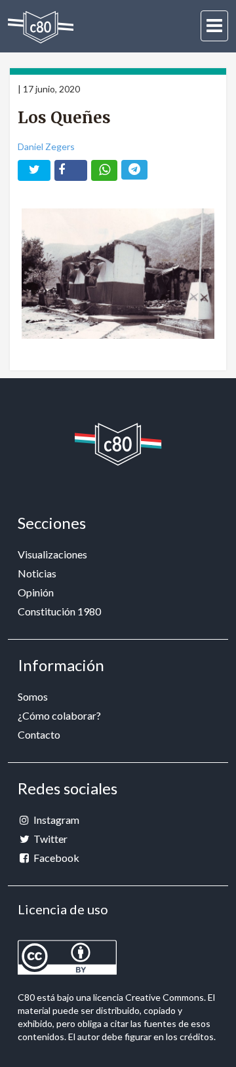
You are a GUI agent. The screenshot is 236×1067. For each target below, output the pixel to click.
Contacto (39, 734)
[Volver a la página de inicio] (40, 27)
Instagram (55, 819)
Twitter (49, 838)
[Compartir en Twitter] (34, 170)
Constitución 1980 (59, 611)
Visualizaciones (52, 554)
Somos (33, 696)
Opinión (36, 592)
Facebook (55, 857)
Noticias (37, 573)
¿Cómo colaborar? (59, 715)
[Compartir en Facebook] (70, 170)
